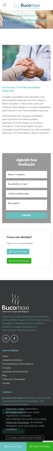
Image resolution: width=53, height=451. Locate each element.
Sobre (5, 356)
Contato (6, 383)
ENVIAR (26, 215)
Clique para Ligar (19, 251)
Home (5, 15)
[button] (4, 63)
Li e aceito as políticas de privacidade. (25, 438)
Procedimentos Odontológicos (17, 364)
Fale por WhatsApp (20, 261)
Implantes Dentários (12, 360)
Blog (4, 375)
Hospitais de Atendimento (15, 371)
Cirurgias (6, 368)
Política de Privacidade (13, 379)
